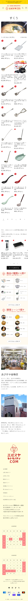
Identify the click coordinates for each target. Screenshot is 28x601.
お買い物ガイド (6, 472)
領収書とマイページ (8, 486)
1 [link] (3, 219)
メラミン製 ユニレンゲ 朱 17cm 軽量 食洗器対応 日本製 (20, 188)
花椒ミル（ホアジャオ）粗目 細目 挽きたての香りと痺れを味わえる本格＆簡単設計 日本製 (7, 254)
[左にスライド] (10, 263)
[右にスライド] (17, 263)
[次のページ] (24, 219)
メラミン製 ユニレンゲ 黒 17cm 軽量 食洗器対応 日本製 (7, 188)
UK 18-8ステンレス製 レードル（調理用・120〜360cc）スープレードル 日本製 (7, 166)
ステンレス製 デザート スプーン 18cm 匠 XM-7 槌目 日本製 (7, 121)
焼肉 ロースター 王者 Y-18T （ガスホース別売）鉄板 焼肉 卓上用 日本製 (18, 254)
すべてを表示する (14, 268)
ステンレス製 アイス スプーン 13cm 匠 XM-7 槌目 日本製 (20, 101)
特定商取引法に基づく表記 (9, 499)
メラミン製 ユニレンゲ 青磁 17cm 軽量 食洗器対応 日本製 (7, 209)
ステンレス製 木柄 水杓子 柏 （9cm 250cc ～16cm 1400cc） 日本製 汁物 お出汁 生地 (7, 76)
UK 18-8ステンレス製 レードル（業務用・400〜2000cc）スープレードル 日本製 (20, 144)
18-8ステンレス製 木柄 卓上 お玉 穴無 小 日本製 (20, 209)
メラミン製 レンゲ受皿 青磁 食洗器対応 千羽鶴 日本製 (20, 165)
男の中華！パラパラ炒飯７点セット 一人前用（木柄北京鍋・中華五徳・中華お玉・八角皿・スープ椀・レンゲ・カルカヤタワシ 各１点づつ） (20, 78)
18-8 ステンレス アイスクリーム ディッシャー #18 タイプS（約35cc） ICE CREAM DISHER (20, 122)
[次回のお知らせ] (25, 2)
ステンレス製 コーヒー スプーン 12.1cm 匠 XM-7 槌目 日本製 (7, 55)
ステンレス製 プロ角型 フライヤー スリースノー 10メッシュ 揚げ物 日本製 (20, 55)
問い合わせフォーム (8, 489)
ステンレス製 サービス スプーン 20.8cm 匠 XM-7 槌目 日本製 (7, 101)
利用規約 (5, 492)
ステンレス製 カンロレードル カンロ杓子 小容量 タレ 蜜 (7, 144)
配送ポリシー (6, 479)
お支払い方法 (6, 475)
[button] (3, 8)
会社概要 (5, 469)
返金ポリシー (6, 482)
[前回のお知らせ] (3, 2)
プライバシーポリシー (8, 496)
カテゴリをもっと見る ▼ (14, 304)
